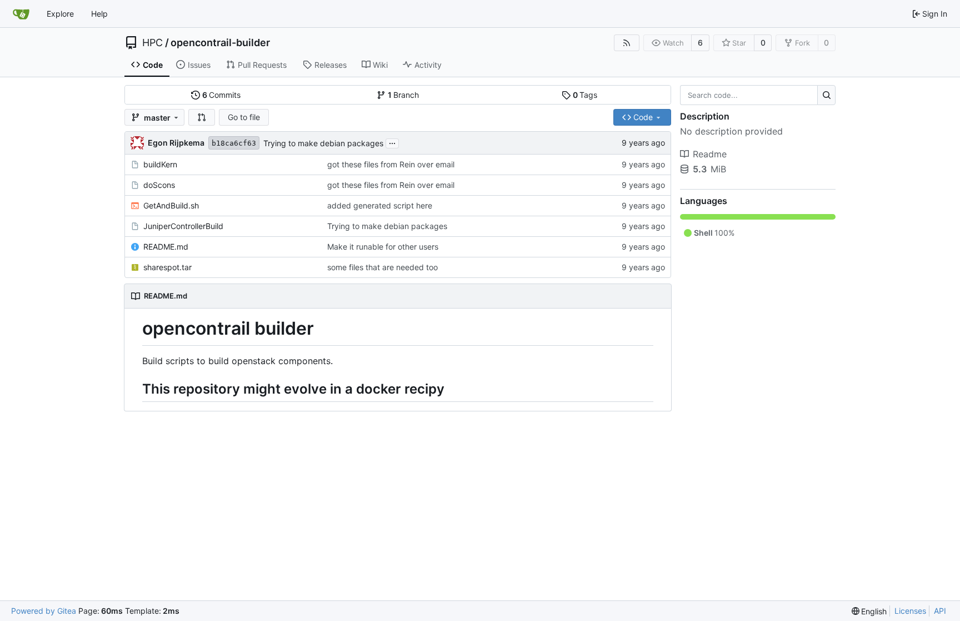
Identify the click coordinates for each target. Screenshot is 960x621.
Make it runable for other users (382, 246)
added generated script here (379, 205)
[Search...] (826, 95)
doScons (159, 185)
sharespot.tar (167, 267)
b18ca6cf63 (234, 143)
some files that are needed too (382, 267)
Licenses (910, 610)
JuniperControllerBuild (183, 226)
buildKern (160, 164)
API (940, 610)
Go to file (244, 117)
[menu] (869, 611)
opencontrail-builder (220, 42)
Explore (60, 13)
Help (99, 13)
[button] (201, 117)
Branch (403, 95)
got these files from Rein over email (390, 164)
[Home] (21, 14)
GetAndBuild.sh (171, 205)
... (392, 142)
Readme (710, 154)
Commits (221, 95)
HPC (152, 42)
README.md (165, 246)
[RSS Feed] (626, 42)
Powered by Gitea (43, 610)
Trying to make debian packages (323, 143)
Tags (585, 95)
